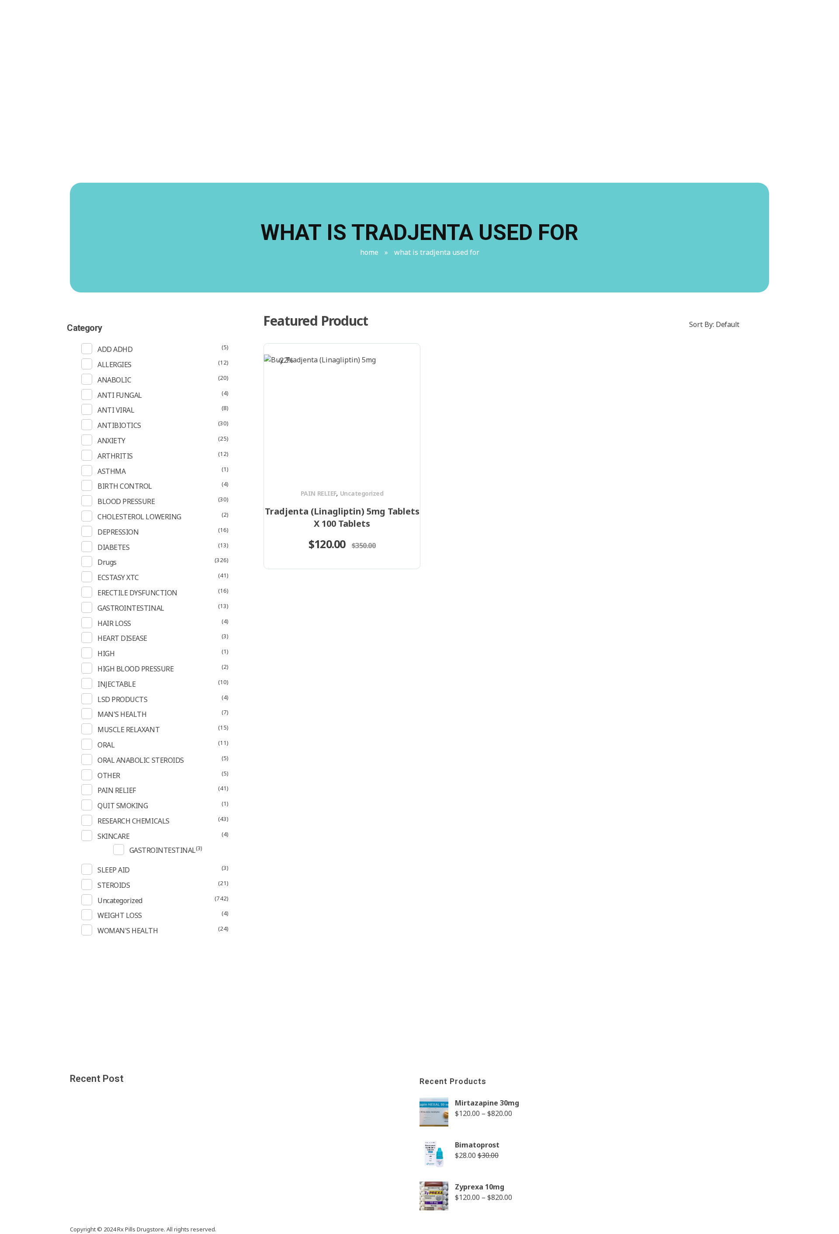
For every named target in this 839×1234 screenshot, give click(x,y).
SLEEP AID (113, 870)
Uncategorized (362, 493)
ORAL (105, 745)
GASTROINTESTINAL (130, 608)
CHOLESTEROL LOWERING (139, 516)
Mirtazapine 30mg (487, 1103)
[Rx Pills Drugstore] (158, 134)
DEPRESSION (118, 532)
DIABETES (113, 547)
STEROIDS (113, 885)
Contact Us (594, 66)
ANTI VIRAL (115, 410)
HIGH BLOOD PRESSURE (135, 669)
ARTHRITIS (115, 456)
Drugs (107, 562)
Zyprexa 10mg (479, 1187)
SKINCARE (113, 836)
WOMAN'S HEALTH (127, 930)
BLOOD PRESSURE (126, 501)
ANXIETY (111, 440)
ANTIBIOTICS (119, 425)
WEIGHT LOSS (119, 915)
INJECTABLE (116, 684)
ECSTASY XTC (118, 577)
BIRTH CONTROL (124, 486)
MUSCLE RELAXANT (128, 729)
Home (369, 252)
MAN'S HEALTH (121, 714)
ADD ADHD (114, 349)
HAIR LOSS (114, 623)
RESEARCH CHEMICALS (133, 821)
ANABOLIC (114, 380)
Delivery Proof (594, 15)
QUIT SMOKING (122, 805)
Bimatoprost (477, 1145)
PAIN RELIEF (318, 493)
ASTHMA (111, 471)
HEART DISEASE (122, 638)
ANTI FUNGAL (119, 395)
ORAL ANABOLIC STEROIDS (140, 760)
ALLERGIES (114, 364)
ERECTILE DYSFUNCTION (137, 593)
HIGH (105, 653)
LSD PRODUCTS (122, 699)
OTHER (108, 775)
